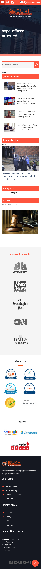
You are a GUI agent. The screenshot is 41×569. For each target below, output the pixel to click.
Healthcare (10, 525)
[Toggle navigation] (2, 2)
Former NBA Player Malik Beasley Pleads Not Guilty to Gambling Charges (27, 114)
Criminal (9, 512)
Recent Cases (11, 486)
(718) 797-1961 (33, 2)
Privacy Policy (11, 490)
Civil (7, 521)
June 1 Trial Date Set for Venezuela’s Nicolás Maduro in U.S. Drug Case (26, 101)
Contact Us (10, 499)
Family (8, 517)
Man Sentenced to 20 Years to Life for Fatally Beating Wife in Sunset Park (27, 127)
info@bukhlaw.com (9, 547)
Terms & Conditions (13, 495)
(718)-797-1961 (7, 550)
